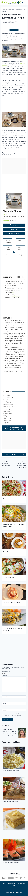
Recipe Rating (6, 671)
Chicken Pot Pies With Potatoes (6, 463)
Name (5, 697)
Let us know (13, 429)
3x (23, 277)
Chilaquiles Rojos (8, 577)
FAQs (14, 885)
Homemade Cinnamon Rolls (11, 603)
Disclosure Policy (21, 883)
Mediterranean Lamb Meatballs (10, 801)
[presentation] (14, 488)
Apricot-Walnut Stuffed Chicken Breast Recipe (21, 464)
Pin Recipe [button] (15, 229)
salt (13, 287)
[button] (3, 221)
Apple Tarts (6, 552)
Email (5, 703)
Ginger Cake (6, 832)
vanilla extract (16, 295)
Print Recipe (15, 225)
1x (18, 277)
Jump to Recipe (14, 30)
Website (5, 710)
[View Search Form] (22, 2)
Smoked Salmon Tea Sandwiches (11, 862)
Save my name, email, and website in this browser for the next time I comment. (14, 714)
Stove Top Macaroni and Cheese (11, 770)
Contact (4, 883)
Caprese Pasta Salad (9, 499)
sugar (14, 292)
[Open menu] (25, 3)
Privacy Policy (11, 883)
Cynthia (5, 21)
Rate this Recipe (15, 233)
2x (21, 277)
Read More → (5, 738)
